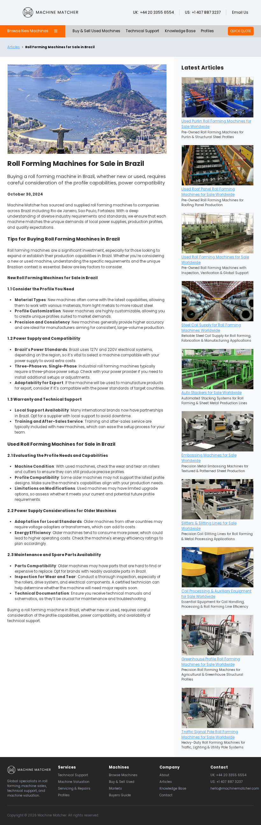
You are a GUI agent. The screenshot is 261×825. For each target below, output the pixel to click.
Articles (13, 47)
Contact (166, 795)
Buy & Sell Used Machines (96, 30)
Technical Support (142, 30)
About (164, 775)
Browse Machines (123, 775)
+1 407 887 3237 (206, 12)
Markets (115, 788)
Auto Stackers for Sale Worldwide (211, 392)
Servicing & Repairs (74, 788)
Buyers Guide (120, 795)
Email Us (240, 12)
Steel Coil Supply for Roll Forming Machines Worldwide (211, 328)
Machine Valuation (73, 781)
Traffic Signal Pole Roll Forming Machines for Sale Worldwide (209, 734)
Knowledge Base (180, 30)
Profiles (207, 30)
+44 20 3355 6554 (157, 12)
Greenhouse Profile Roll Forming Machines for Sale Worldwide (210, 662)
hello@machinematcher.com (234, 788)
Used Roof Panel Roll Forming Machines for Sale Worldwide (208, 192)
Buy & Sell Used (121, 781)
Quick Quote (240, 31)
